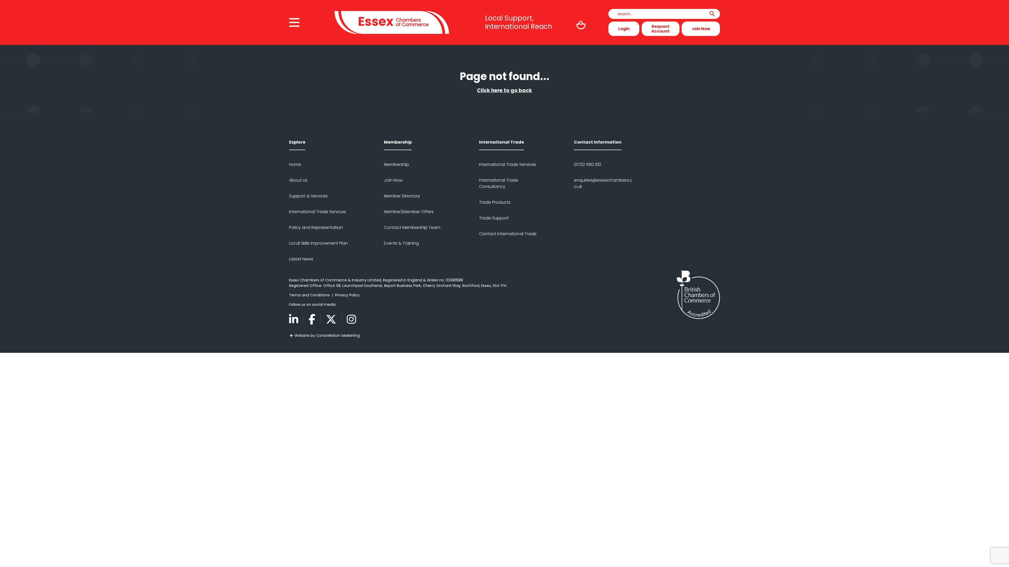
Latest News (301, 259)
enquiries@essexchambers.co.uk (603, 183)
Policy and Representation (316, 227)
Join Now (701, 29)
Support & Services (308, 196)
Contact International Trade (508, 234)
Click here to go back (504, 90)
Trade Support (494, 218)
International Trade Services (317, 212)
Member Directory (402, 196)
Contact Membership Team (412, 227)
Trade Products (495, 202)
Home (295, 164)
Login (624, 29)
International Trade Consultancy (498, 183)
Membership (396, 164)
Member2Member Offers (409, 212)
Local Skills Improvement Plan (318, 243)
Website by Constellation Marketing (327, 335)
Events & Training (401, 243)
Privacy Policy (347, 295)
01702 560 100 (587, 164)
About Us (298, 180)
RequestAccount (660, 29)
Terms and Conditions (309, 295)
